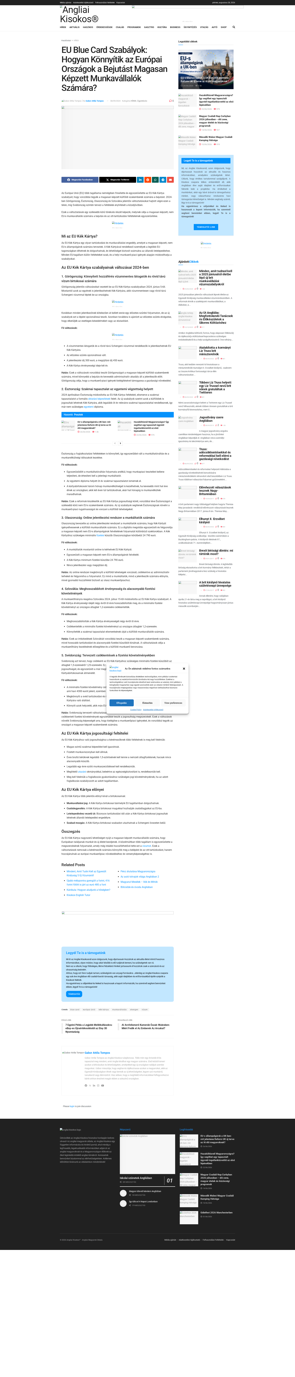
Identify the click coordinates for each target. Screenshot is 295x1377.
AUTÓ (214, 27)
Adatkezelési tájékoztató (153, 710)
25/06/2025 (188, 289)
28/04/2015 (209, 425)
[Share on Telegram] (162, 180)
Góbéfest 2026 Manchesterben (216, 1212)
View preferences (173, 702)
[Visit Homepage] (94, 14)
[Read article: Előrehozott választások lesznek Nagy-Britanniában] (187, 492)
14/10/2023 (188, 327)
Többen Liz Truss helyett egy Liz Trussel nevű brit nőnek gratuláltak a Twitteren (215, 387)
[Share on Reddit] (147, 180)
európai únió (89, 1010)
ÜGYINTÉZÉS (190, 27)
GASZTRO (149, 27)
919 (218, 144)
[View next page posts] (120, 443)
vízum (145, 1010)
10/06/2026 (206, 144)
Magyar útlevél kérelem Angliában (145, 1191)
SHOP (224, 27)
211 (203, 327)
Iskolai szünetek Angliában (136, 1178)
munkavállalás (119, 1010)
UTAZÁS (204, 27)
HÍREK (63, 27)
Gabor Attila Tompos (95, 101)
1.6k (224, 425)
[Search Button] (234, 27)
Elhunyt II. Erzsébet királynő (212, 520)
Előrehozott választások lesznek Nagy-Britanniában (215, 491)
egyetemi (89, 406)
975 (152, 435)
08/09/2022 (209, 359)
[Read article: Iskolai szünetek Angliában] (147, 1154)
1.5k (96, 432)
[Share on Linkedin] (140, 180)
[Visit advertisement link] (188, 12)
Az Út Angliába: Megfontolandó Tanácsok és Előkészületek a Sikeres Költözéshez (216, 318)
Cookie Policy (136, 710)
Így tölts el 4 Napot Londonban (143, 1201)
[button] (184, 668)
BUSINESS (175, 27)
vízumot (146, 845)
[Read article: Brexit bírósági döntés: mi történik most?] (187, 555)
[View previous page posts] (115, 443)
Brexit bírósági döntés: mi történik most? (216, 552)
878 (223, 499)
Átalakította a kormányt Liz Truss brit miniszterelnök (215, 351)
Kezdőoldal (66, 40)
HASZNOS (88, 27)
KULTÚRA (162, 27)
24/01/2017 (209, 558)
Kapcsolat (120, 3)
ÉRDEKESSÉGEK (104, 27)
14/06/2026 (206, 130)
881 (223, 359)
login (72, 1106)
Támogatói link (206, 227)
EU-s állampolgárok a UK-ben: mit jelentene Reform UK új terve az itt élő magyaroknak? (94, 425)
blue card (74, 1010)
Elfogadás (121, 702)
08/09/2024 (115, 101)
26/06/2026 (85, 432)
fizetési (100, 535)
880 (223, 527)
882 (223, 590)
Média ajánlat (65, 3)
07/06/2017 (209, 590)
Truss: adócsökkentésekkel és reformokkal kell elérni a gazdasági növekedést (215, 454)
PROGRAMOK (134, 27)
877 (203, 463)
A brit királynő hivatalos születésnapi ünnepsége (215, 584)
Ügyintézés (142, 101)
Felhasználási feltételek (105, 3)
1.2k (203, 289)
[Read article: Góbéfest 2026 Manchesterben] (189, 1217)
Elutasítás (147, 702)
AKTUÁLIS (74, 27)
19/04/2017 (209, 499)
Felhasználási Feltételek (213, 1240)
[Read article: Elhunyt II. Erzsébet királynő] (187, 524)
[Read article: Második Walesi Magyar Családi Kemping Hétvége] (187, 142)
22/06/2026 (141, 435)
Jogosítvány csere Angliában (211, 419)
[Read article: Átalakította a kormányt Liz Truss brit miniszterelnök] (187, 352)
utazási (82, 771)
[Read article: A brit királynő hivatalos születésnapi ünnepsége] (187, 587)
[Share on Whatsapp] (155, 180)
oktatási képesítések (99, 398)
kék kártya (104, 1010)
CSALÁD (120, 27)
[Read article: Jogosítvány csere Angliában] (187, 422)
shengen (134, 1010)
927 (218, 130)
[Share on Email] (170, 180)
